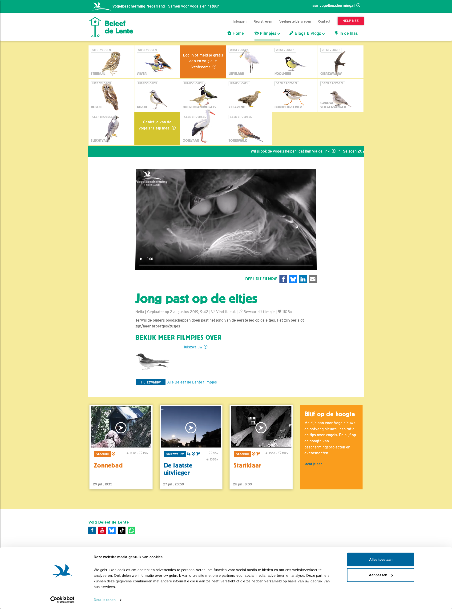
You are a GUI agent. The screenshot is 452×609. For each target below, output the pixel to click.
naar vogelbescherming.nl (333, 5)
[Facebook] (92, 530)
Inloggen (239, 21)
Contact (324, 21)
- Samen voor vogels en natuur (165, 6)
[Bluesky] (112, 530)
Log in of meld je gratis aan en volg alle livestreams (203, 61)
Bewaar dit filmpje (258, 312)
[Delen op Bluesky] (293, 279)
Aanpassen (378, 575)
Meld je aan (313, 464)
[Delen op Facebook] (283, 279)
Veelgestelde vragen (295, 21)
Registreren (263, 21)
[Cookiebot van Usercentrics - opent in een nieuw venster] (62, 599)
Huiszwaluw (192, 347)
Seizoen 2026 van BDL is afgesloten (356, 151)
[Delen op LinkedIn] (303, 279)
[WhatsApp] (131, 530)
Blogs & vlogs (307, 33)
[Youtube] (102, 530)
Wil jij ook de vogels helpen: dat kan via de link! (273, 151)
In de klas (348, 33)
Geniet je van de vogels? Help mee (155, 125)
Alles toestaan (380, 559)
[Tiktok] (121, 530)
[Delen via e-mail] (313, 279)
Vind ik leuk (225, 312)
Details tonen (105, 600)
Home (237, 33)
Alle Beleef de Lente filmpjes (192, 382)
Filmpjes (267, 33)
